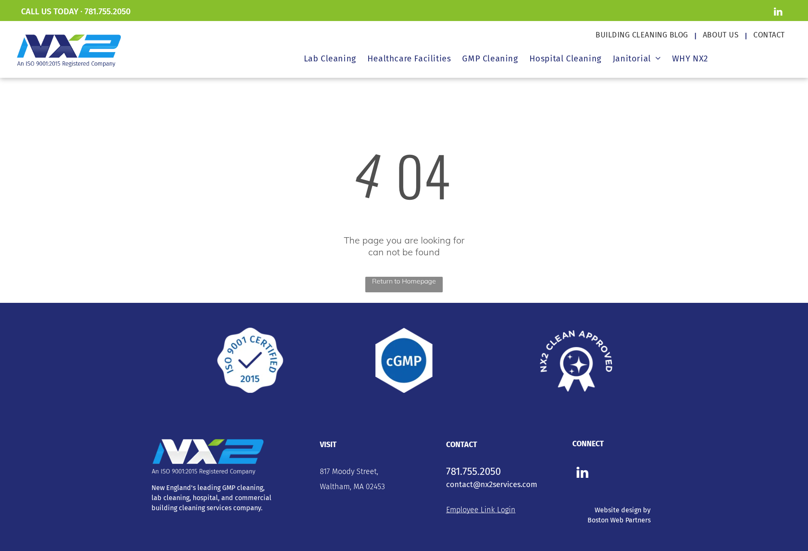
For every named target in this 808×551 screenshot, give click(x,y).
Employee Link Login (481, 509)
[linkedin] (778, 12)
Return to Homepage (404, 281)
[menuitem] (642, 35)
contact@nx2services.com (491, 484)
